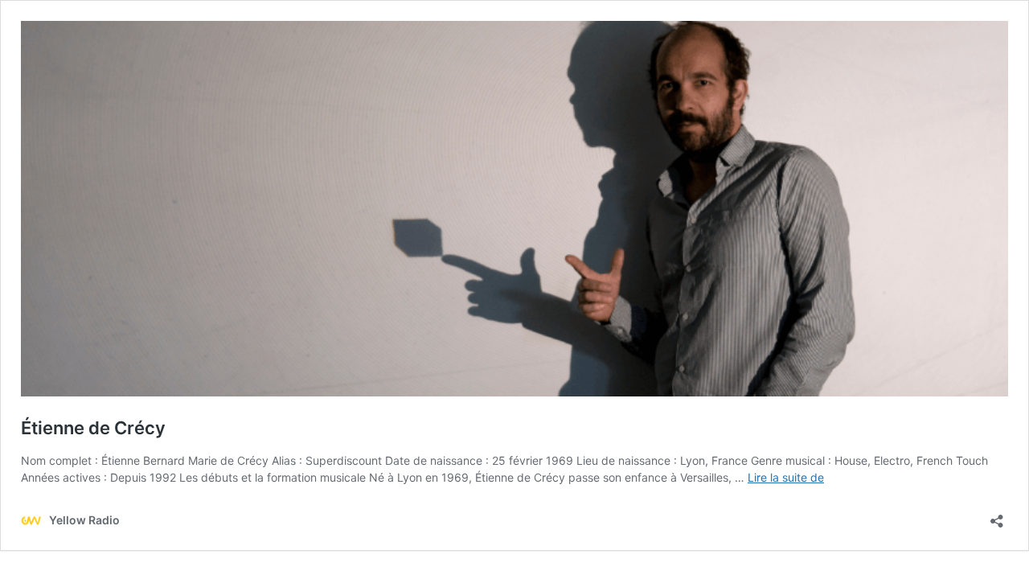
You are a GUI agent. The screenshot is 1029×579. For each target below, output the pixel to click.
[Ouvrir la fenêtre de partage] (997, 515)
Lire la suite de (786, 477)
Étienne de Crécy (93, 427)
